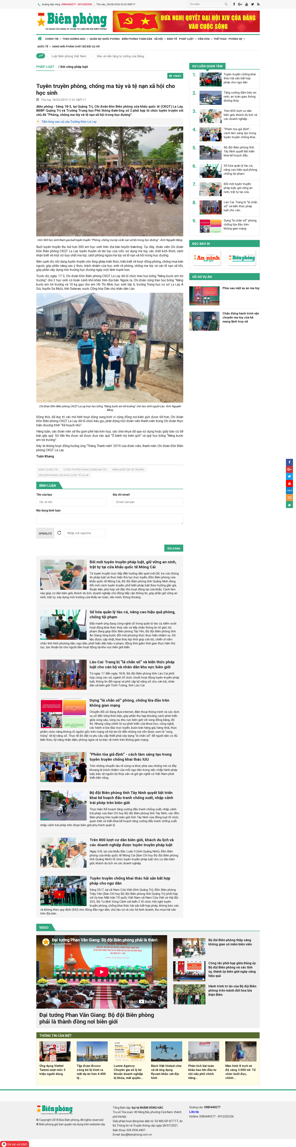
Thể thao (220, 38)
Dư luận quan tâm (207, 66)
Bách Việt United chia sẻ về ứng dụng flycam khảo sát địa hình (166, 1072)
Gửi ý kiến (173, 548)
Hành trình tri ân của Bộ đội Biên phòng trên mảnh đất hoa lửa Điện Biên (232, 990)
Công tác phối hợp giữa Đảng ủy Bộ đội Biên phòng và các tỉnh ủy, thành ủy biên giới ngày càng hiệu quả (232, 969)
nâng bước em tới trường (128, 469)
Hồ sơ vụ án (202, 277)
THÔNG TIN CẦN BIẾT (55, 1036)
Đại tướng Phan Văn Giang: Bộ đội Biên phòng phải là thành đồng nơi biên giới (96, 1018)
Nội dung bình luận (48, 510)
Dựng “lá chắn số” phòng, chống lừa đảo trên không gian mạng (240, 224)
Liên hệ (194, 1111)
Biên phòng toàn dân (137, 38)
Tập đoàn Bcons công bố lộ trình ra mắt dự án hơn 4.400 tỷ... (91, 1072)
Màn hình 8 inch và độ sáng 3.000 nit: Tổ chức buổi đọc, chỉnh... (240, 1072)
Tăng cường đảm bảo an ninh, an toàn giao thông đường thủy (240, 96)
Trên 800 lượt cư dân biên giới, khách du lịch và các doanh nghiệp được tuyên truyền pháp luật (132, 842)
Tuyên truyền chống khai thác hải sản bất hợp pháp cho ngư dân (240, 78)
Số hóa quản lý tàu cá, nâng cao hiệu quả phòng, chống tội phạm (241, 170)
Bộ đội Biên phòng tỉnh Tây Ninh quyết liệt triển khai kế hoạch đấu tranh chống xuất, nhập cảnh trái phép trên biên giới (131, 797)
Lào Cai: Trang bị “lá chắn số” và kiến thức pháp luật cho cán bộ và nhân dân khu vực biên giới (132, 664)
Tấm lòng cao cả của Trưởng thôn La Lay (68, 121)
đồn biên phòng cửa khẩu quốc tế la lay (63, 475)
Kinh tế (172, 38)
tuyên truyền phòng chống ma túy (85, 469)
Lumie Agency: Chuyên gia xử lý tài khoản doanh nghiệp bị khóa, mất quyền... (128, 1072)
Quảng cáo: (204, 1107)
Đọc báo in (201, 244)
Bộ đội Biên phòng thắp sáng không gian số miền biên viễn (230, 942)
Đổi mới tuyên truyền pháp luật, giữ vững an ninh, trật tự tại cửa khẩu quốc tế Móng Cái (133, 564)
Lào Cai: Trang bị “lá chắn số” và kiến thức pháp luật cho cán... (240, 206)
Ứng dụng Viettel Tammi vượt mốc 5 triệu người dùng (52, 1070)
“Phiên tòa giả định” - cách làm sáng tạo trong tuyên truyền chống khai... (240, 133)
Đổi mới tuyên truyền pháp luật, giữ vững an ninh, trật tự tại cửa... (238, 188)
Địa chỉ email (121, 494)
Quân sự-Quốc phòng (105, 38)
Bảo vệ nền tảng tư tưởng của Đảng (120, 56)
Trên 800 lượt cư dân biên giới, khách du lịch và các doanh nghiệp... (240, 115)
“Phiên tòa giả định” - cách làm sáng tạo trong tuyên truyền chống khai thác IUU (131, 757)
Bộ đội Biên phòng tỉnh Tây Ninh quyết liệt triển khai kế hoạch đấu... (239, 151)
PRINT (177, 76)
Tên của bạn (44, 494)
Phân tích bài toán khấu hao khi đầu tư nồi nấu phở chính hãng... (202, 1072)
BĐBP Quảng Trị (48, 469)
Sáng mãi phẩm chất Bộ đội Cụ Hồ (76, 46)
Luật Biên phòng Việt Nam (68, 56)
